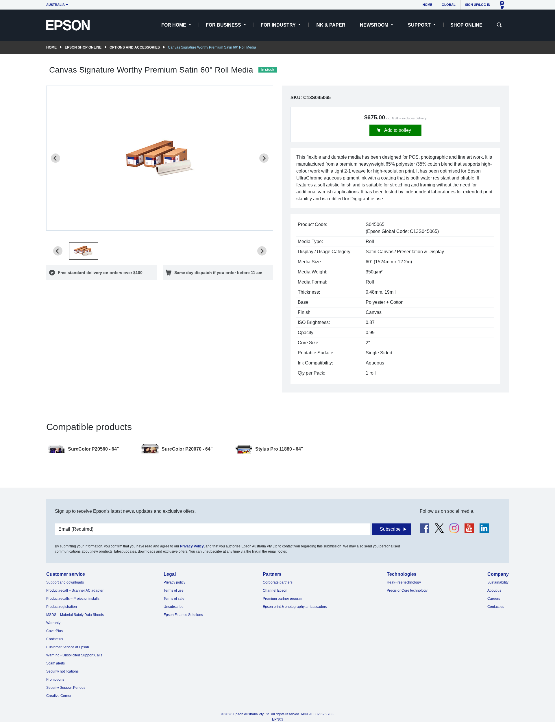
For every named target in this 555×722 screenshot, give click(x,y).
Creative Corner (58, 696)
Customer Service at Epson (67, 647)
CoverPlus (54, 631)
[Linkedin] (484, 528)
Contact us (54, 639)
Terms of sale (174, 599)
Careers (493, 599)
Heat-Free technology (404, 582)
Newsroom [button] (374, 25)
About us (494, 590)
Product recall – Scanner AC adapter (74, 590)
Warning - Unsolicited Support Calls (74, 655)
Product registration (61, 607)
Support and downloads (65, 582)
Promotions (55, 679)
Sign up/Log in (477, 4)
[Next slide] (264, 158)
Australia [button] (55, 4)
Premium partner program (283, 599)
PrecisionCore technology (407, 590)
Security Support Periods (65, 688)
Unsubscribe (174, 607)
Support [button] (420, 25)
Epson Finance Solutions (183, 615)
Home (427, 4)
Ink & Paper (330, 25)
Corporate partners (278, 582)
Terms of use (174, 590)
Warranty (53, 623)
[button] (83, 251)
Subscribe (390, 529)
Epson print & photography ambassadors (295, 607)
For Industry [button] (279, 25)
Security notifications (62, 671)
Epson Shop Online (83, 47)
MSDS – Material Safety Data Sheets (75, 615)
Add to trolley (397, 130)
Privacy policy (174, 582)
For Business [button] (224, 25)
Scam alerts (55, 663)
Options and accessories (135, 47)
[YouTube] (469, 528)
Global (449, 4)
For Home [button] (174, 25)
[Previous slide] (55, 158)
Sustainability (497, 582)
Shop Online (466, 25)
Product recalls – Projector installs (72, 599)
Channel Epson (275, 590)
